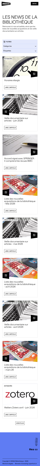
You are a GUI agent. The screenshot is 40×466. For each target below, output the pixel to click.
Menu (34, 3)
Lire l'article (10, 87)
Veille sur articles (11, 96)
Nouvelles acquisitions (12, 177)
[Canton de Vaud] (36, 442)
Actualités (8, 58)
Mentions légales (7, 463)
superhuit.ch (33, 463)
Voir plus (20, 423)
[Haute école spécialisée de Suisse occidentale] (33, 449)
